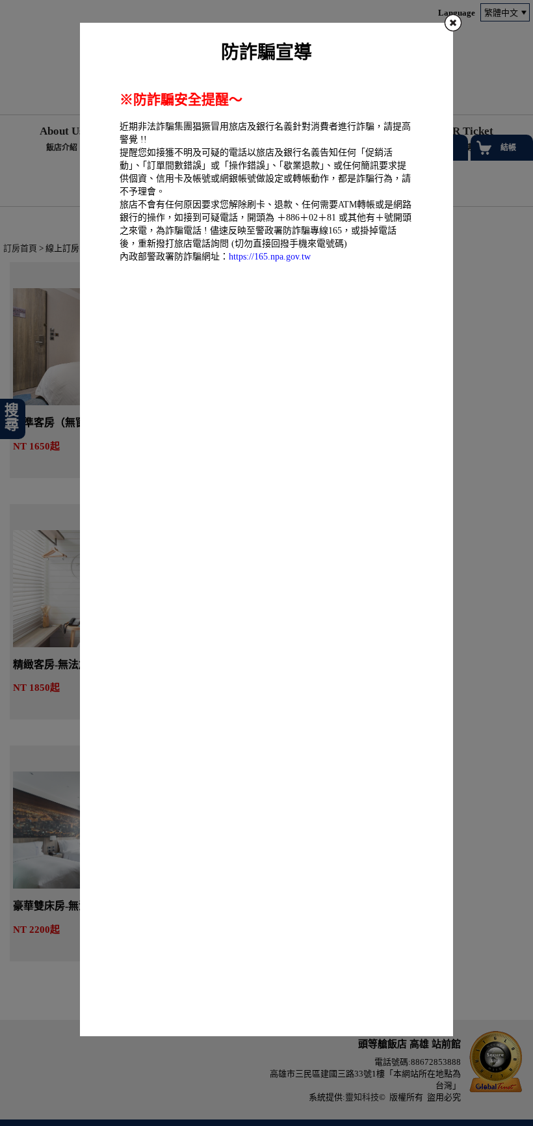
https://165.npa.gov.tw (270, 256)
